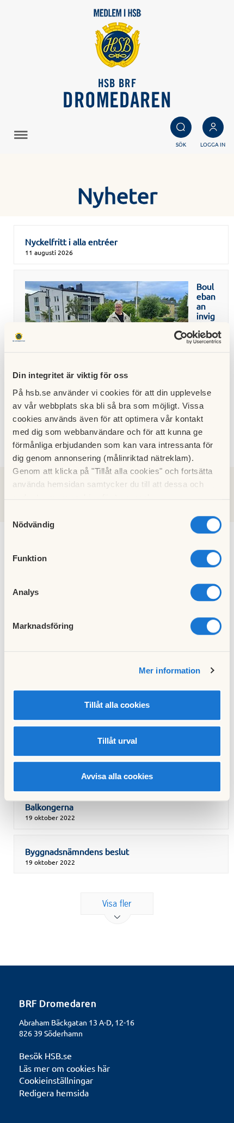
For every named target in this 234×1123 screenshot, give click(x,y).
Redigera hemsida (54, 1092)
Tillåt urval (117, 740)
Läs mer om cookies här (64, 1068)
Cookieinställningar (56, 1080)
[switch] (205, 558)
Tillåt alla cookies (117, 704)
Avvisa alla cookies (117, 776)
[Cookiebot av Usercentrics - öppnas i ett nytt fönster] (173, 337)
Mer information (170, 670)
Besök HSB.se (45, 1055)
